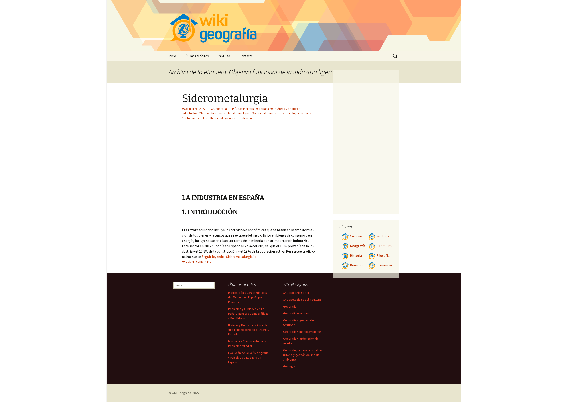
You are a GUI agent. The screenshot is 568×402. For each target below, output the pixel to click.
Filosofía (383, 255)
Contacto (246, 56)
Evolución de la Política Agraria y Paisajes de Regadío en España (248, 357)
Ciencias (356, 236)
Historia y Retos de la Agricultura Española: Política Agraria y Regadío (249, 329)
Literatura (384, 246)
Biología (383, 236)
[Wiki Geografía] (284, 25)
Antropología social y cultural (302, 300)
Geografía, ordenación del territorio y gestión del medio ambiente (302, 354)
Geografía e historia (296, 313)
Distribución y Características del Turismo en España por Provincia (247, 297)
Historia (356, 255)
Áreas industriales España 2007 (255, 109)
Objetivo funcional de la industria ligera (225, 113)
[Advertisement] (276, 160)
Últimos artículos (197, 56)
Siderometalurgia (225, 98)
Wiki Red (224, 56)
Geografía (220, 109)
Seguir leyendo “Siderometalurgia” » (229, 256)
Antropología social (296, 293)
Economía (384, 265)
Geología (289, 366)
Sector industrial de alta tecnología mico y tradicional (217, 118)
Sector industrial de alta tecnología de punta (281, 113)
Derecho (356, 265)
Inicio (172, 56)
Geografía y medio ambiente (302, 332)
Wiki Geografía (181, 393)
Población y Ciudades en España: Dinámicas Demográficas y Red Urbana (248, 313)
